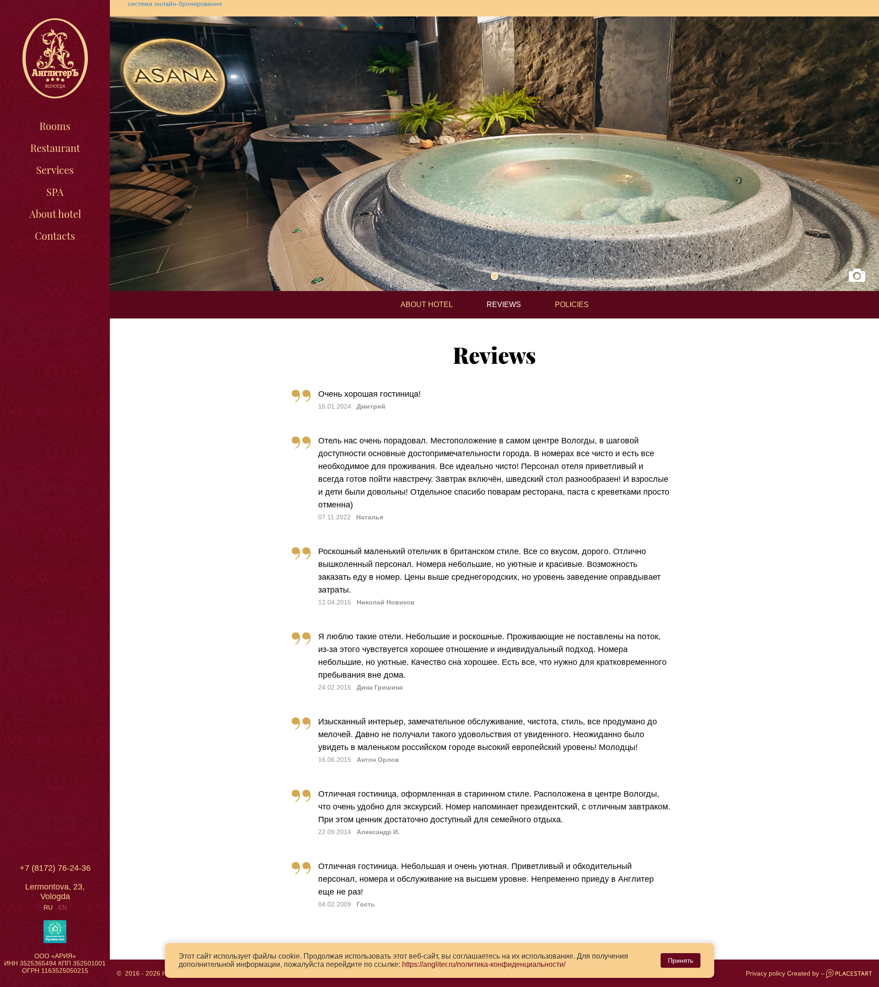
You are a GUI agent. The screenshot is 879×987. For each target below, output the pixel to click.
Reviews (504, 304)
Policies (572, 304)
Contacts (55, 236)
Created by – (806, 973)
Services (55, 170)
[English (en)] (62, 907)
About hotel (55, 214)
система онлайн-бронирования (175, 3)
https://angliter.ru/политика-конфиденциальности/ (483, 964)
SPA (55, 192)
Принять (680, 960)
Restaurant (55, 148)
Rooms (55, 126)
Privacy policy (765, 973)
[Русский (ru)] (48, 907)
